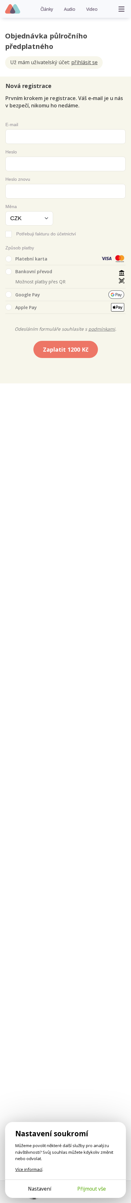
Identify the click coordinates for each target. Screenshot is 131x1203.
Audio (69, 9)
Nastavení (39, 1188)
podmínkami (101, 329)
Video (92, 9)
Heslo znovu (17, 179)
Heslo (11, 151)
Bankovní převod (33, 271)
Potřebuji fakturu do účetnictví (46, 233)
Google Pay (27, 295)
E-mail (11, 124)
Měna (11, 206)
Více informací (28, 1169)
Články (46, 9)
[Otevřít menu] (121, 8)
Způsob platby (19, 247)
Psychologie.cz (13, 9)
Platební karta (31, 259)
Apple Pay (26, 307)
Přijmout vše (91, 1188)
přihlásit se (84, 62)
